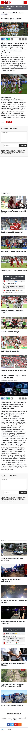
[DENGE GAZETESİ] (6, 2)
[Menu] (25, 2)
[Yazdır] (12, 39)
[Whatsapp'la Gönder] (9, 39)
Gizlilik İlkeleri (21, 718)
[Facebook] (2, 39)
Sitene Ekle (13, 720)
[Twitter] (4, 39)
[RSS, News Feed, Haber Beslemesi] (20, 724)
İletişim (15, 718)
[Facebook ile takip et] (8, 724)
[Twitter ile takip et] (12, 724)
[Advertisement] (14, 174)
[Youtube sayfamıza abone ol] (16, 724)
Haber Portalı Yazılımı (9, 729)
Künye (9, 718)
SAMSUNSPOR (13, 13)
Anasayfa (5, 13)
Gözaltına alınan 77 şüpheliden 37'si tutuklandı (15, 7)
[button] (20, 39)
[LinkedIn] (7, 39)
